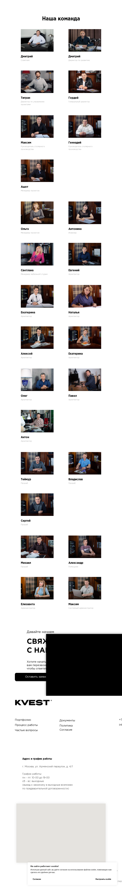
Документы (67, 720)
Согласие (66, 730)
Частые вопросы (26, 730)
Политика (66, 726)
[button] (36, 677)
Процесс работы (26, 725)
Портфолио (23, 720)
